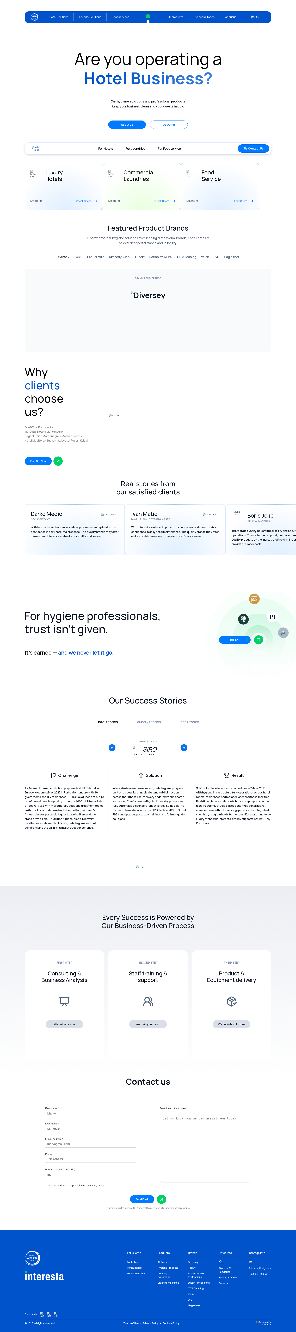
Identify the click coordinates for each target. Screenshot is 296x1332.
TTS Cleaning (186, 257)
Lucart (140, 257)
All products (175, 17)
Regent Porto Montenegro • (43, 436)
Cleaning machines (168, 1282)
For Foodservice (169, 148)
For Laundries (135, 148)
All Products (164, 1262)
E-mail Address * (54, 1139)
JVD (216, 257)
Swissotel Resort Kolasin (73, 440)
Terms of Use (131, 1323)
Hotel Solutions (59, 17)
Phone (48, 1154)
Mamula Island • (72, 436)
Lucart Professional (199, 1282)
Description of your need (173, 1108)
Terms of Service (177, 1208)
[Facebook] (42, 1314)
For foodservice (136, 1273)
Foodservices (120, 17)
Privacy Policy (159, 1208)
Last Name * (52, 1123)
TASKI (78, 257)
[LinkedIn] (56, 1314)
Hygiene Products (168, 1267)
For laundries (134, 1267)
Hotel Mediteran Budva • (41, 440)
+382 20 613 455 (228, 1277)
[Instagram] (49, 1314)
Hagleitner (231, 257)
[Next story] (184, 747)
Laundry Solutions (90, 17)
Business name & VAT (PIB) (60, 1169)
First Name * (52, 1108)
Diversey (63, 257)
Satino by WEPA (160, 257)
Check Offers (83, 201)
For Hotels (105, 148)
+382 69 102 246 (258, 1274)
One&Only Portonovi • (39, 427)
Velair (205, 257)
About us (230, 17)
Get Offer (169, 125)
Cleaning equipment (164, 1275)
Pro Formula (95, 257)
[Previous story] (112, 747)
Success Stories (204, 17)
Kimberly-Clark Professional (196, 1275)
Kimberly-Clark (119, 257)
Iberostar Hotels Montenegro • (45, 431)
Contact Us (255, 148)
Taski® (192, 1267)
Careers (223, 1283)
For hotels (133, 1262)
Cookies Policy (171, 1323)
